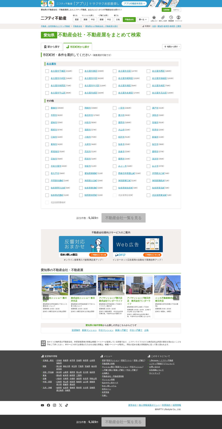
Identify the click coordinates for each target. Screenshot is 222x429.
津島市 (155, 115)
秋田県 (85, 360)
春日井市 (89, 115)
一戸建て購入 (107, 370)
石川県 (85, 372)
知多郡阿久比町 (58, 188)
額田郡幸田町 (91, 195)
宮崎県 (92, 388)
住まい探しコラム (109, 386)
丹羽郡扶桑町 (57, 180)
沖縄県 (67, 390)
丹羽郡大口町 (158, 173)
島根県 (79, 382)
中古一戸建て (136, 330)
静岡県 (172, 26)
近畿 (44, 379)
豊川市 (121, 115)
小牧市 (88, 137)
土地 (146, 330)
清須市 (155, 159)
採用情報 (177, 405)
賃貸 (104, 360)
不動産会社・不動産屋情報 (113, 376)
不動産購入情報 (108, 364)
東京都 (59, 366)
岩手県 (72, 360)
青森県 (65, 360)
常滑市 (155, 130)
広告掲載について (156, 370)
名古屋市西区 (158, 71)
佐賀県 (65, 388)
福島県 (59, 363)
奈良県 (85, 379)
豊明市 (155, 151)
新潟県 (59, 372)
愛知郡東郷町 (91, 173)
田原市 (88, 159)
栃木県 (94, 366)
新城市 (155, 137)
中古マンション (106, 330)
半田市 (54, 115)
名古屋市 (51, 64)
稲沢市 (121, 137)
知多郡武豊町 (57, 195)
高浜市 (88, 151)
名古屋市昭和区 (125, 78)
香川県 (59, 384)
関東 (44, 366)
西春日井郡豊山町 (126, 173)
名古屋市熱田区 (58, 85)
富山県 (79, 372)
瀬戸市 (155, 108)
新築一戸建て (121, 330)
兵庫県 (65, 379)
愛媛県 (65, 384)
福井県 (92, 372)
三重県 (178, 26)
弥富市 (88, 166)
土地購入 (105, 373)
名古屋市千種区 (58, 71)
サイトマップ (154, 373)
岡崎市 (88, 108)
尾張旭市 (55, 151)
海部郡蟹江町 (124, 180)
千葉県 (81, 366)
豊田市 (121, 122)
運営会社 (132, 405)
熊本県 (79, 388)
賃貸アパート (126, 360)
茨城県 (87, 366)
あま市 (155, 166)
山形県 (92, 360)
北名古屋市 (56, 166)
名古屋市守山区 (58, 93)
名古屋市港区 (124, 85)
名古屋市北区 (124, 71)
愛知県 (160, 26)
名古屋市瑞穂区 (159, 78)
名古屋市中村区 (58, 78)
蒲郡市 (88, 130)
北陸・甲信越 (48, 372)
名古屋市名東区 (125, 93)
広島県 (59, 382)
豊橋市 (54, 108)
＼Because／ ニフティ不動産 (161, 360)
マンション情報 (108, 379)
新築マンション (89, 330)
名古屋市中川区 (92, 85)
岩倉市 (121, 151)
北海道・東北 (48, 360)
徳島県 (92, 382)
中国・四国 (47, 382)
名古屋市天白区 (159, 93)
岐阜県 (166, 26)
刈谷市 (88, 122)
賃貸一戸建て (139, 360)
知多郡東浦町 (91, 188)
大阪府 (59, 379)
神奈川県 (66, 366)
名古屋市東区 (91, 71)
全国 (154, 26)
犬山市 (121, 130)
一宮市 (121, 108)
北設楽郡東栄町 (159, 195)
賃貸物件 (76, 330)
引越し (104, 395)
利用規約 (166, 405)
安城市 (155, 122)
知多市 (121, 144)
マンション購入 (108, 367)
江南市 (54, 137)
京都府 (72, 379)
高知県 (72, 384)
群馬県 (59, 369)
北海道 (59, 360)
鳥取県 (72, 382)
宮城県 (79, 360)
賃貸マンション (112, 360)
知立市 (155, 144)
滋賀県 (79, 379)
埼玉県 (74, 366)
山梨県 (65, 372)
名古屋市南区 (158, 85)
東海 (44, 375)
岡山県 (65, 382)
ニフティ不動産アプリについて (162, 364)
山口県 (85, 382)
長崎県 (72, 388)
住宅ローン (106, 389)
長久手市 (55, 173)
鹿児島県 (60, 390)
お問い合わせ (154, 367)
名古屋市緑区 (91, 93)
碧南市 (54, 122)
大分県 (85, 388)
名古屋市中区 (91, 78)
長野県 (72, 372)
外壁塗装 (105, 392)
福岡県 (59, 388)
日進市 (54, 159)
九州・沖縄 (47, 388)
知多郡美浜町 (158, 188)
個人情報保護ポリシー (149, 405)
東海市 (54, 144)
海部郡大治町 (91, 180)
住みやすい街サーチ (110, 383)
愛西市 (121, 159)
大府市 (88, 144)
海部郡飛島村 (158, 180)
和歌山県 (93, 379)
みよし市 (122, 166)
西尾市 (54, 130)
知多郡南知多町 (125, 188)
